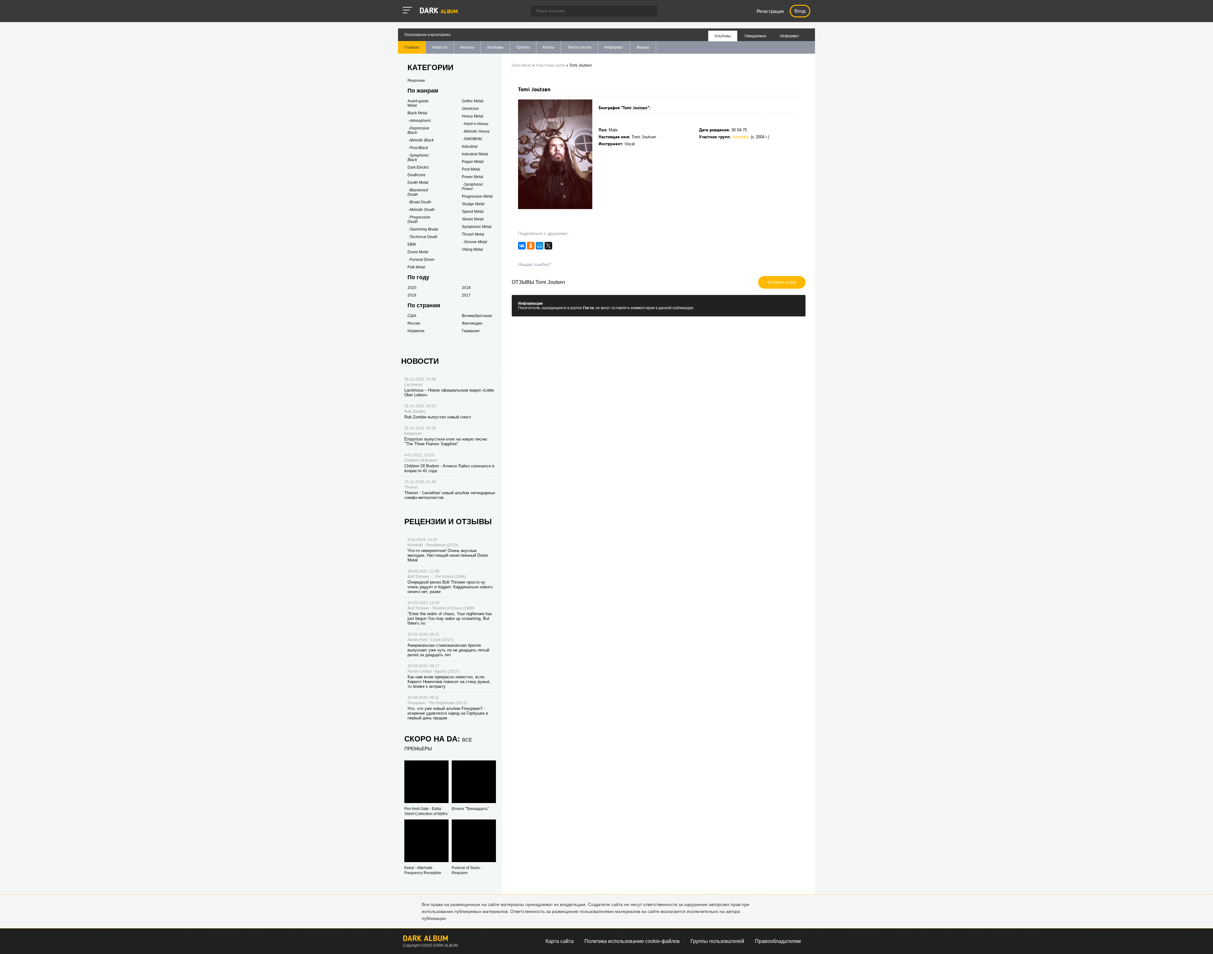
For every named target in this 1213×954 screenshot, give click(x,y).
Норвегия (416, 331)
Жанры (643, 47)
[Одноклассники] (530, 247)
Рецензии (416, 80)
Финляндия (472, 323)
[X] (548, 247)
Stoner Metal (473, 219)
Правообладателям (778, 941)
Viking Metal (472, 249)
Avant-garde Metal (418, 103)
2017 (466, 295)
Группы (523, 47)
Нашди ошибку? (534, 264)
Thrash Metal (473, 234)
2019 (411, 295)
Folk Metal (416, 267)
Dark (438, 11)
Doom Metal (417, 252)
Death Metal (417, 182)
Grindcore (470, 108)
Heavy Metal (472, 116)
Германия (471, 331)
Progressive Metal (477, 196)
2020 (411, 287)
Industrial (470, 146)
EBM (411, 244)
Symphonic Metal (477, 227)
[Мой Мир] (539, 247)
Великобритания (477, 316)
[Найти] (649, 11)
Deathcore (416, 175)
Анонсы (467, 47)
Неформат (614, 47)
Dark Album (425, 939)
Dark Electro (418, 167)
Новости (439, 47)
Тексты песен (579, 47)
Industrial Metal (475, 154)
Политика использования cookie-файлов (632, 941)
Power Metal (472, 177)
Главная (411, 47)
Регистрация (770, 11)
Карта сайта (560, 941)
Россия (413, 323)
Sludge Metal (473, 204)
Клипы (548, 47)
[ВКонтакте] (522, 247)
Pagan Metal (473, 161)
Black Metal (417, 113)
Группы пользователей (717, 941)
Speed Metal (473, 211)
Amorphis (741, 137)
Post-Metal (471, 169)
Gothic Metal (472, 101)
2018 (466, 287)
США (411, 316)
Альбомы (495, 47)
